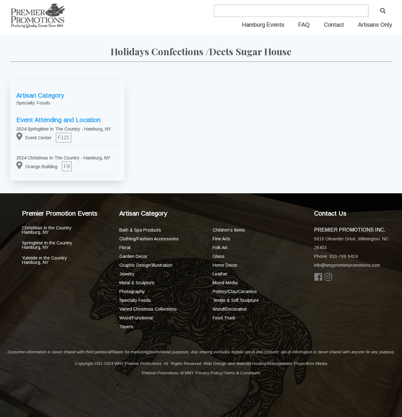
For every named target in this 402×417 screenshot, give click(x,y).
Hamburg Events (263, 25)
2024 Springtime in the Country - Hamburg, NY (63, 128)
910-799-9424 (343, 256)
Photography (132, 291)
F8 (67, 166)
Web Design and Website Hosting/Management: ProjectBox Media (265, 363)
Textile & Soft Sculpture (236, 300)
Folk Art (220, 247)
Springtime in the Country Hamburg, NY (47, 245)
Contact (334, 25)
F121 (63, 138)
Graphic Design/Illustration (145, 265)
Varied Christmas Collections (148, 309)
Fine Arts (221, 238)
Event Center (38, 137)
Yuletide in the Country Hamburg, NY (44, 260)
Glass (219, 256)
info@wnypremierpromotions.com (347, 265)
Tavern (126, 326)
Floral (124, 247)
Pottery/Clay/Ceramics (235, 291)
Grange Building (41, 166)
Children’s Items (229, 230)
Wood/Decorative (230, 309)
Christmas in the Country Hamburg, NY (47, 230)
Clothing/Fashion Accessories (149, 238)
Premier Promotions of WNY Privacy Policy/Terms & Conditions (201, 373)
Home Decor (225, 265)
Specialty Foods (135, 300)
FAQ (304, 25)
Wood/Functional (136, 317)
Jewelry (126, 273)
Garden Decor (133, 256)
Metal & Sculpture (137, 282)
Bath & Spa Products (140, 230)
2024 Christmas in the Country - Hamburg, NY (63, 157)
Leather (220, 273)
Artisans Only (375, 25)
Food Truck (224, 317)
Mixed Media (225, 282)
